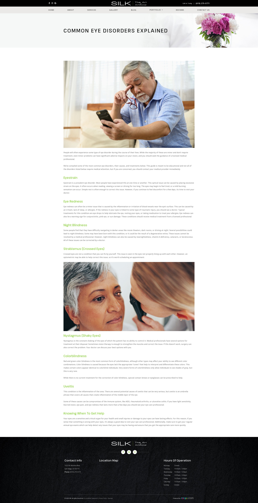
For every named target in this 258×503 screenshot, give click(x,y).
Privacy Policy (103, 498)
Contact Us (203, 10)
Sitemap (110, 498)
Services (91, 10)
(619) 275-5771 (75, 472)
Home (51, 10)
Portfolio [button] (155, 10)
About (70, 10)
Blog (133, 10)
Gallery (113, 10)
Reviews (180, 10)
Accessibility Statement (91, 498)
